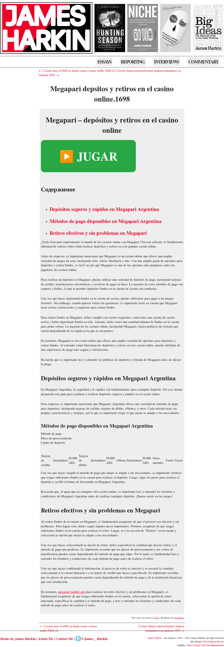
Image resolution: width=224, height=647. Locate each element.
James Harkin (155, 638)
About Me (45, 638)
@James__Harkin (94, 638)
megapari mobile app (71, 592)
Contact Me (64, 638)
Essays (104, 61)
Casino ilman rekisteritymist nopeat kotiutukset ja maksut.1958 (161, 628)
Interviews (166, 61)
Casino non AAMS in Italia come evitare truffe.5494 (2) (68, 628)
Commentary (203, 61)
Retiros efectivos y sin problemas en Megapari (98, 233)
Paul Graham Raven (213, 641)
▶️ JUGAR (88, 156)
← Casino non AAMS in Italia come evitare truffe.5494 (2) (77, 70)
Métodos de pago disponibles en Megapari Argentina (105, 221)
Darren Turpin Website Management (205, 645)
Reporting (133, 61)
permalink (179, 617)
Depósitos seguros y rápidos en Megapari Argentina (104, 209)
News (156, 617)
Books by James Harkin (18, 638)
